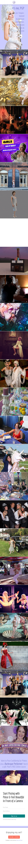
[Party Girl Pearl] (14, 2)
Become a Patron (14, 837)
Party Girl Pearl (19, 840)
